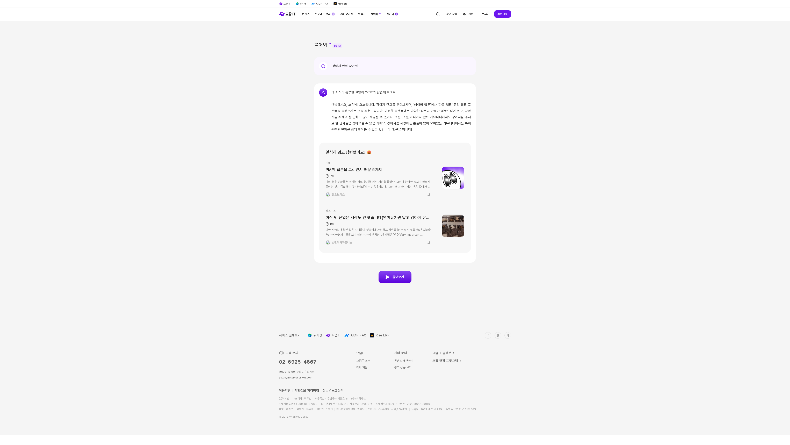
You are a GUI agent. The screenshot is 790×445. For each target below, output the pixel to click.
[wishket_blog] (498, 335)
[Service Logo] (287, 14)
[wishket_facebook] (488, 335)
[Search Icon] (437, 14)
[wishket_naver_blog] (507, 335)
